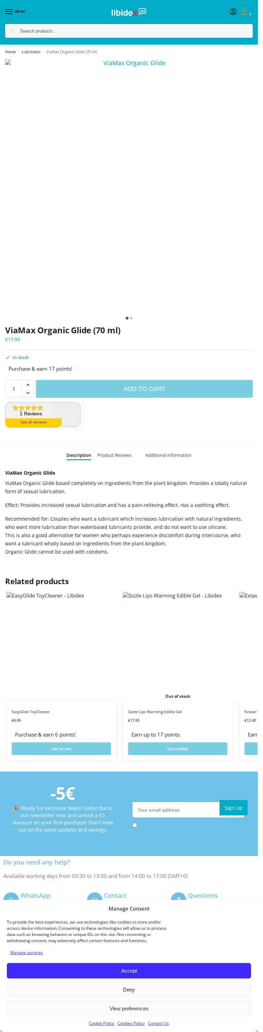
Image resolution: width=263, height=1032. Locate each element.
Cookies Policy (131, 1023)
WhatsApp (36, 895)
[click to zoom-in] (131, 186)
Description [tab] (78, 455)
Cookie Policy (101, 1023)
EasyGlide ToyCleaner (31, 711)
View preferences (129, 1008)
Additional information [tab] (168, 455)
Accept (129, 971)
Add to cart (144, 388)
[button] (245, 12)
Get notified (177, 748)
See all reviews (34, 422)
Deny (129, 990)
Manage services (26, 952)
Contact (115, 895)
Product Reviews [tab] (115, 455)
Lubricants (31, 51)
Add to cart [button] (61, 748)
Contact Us (158, 1023)
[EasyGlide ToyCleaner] (61, 647)
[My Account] (233, 12)
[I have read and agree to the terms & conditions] (190, 825)
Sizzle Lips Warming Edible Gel (155, 711)
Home (10, 51)
